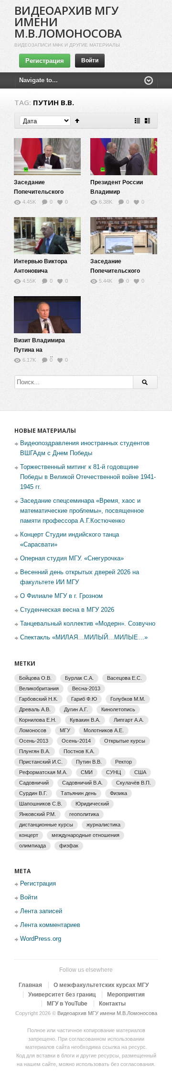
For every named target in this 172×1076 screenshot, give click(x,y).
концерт (28, 835)
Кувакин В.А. (85, 720)
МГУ (65, 730)
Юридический (92, 804)
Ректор (123, 762)
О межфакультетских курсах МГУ (101, 985)
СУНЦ (113, 772)
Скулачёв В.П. (133, 783)
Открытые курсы (124, 741)
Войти (89, 60)
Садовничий (34, 783)
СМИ (87, 772)
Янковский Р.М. (37, 814)
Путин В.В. (89, 762)
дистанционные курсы (46, 824)
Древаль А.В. (35, 709)
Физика (118, 793)
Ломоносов (32, 730)
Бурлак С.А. (79, 678)
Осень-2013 (33, 741)
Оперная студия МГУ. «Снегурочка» (72, 558)
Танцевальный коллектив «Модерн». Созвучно (87, 623)
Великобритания (39, 688)
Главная (30, 985)
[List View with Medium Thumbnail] (147, 121)
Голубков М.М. (127, 699)
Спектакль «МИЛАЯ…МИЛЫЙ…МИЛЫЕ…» (84, 637)
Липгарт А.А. (129, 720)
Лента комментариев (50, 924)
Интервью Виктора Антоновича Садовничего (40, 271)
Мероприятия (126, 994)
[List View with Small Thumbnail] (137, 121)
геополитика (84, 814)
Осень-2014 (76, 741)
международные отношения (85, 835)
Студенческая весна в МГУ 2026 (67, 609)
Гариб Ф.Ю (84, 699)
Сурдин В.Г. (33, 793)
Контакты (112, 1003)
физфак (68, 845)
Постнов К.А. (79, 751)
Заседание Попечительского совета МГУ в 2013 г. (118, 271)
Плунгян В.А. (34, 751)
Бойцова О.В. (35, 678)
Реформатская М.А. (43, 772)
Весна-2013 (86, 688)
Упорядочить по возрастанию (77, 121)
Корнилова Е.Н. (37, 720)
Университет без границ (62, 994)
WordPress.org (40, 938)
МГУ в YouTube (67, 1003)
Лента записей (41, 911)
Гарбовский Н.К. (38, 699)
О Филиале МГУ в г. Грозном (61, 595)
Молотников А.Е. (104, 730)
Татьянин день (79, 793)
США (140, 772)
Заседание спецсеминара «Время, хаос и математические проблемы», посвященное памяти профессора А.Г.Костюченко (82, 510)
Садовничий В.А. (82, 783)
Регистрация (44, 60)
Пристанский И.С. (41, 762)
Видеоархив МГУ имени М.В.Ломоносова (107, 1013)
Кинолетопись (118, 709)
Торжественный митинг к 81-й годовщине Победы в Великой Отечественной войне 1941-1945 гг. (88, 476)
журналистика (103, 824)
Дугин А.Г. (76, 709)
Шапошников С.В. (40, 804)
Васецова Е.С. (124, 678)
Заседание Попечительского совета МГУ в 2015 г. (42, 192)
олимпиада (32, 845)
